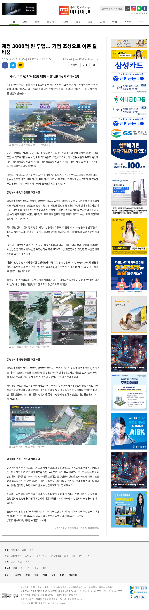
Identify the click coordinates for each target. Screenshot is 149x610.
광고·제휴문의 (44, 587)
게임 (80, 556)
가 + (85, 65)
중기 (66, 556)
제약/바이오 (55, 556)
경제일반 (15, 550)
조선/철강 (29, 556)
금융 (24, 550)
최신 (13, 562)
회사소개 (24, 587)
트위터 (13, 65)
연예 (114, 22)
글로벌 (64, 22)
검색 (127, 8)
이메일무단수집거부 (77, 587)
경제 (25, 22)
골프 (36, 568)
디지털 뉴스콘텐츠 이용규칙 (101, 587)
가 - (94, 65)
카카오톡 (20, 65)
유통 (87, 556)
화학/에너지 (42, 556)
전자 (73, 556)
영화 (20, 562)
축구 (22, 568)
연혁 (33, 587)
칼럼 (78, 22)
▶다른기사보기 (38, 520)
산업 (37, 22)
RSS (62, 575)
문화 (141, 22)
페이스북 (5, 65)
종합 (15, 568)
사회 (102, 22)
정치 (90, 22)
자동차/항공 (16, 556)
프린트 (74, 65)
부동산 (50, 22)
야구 (29, 568)
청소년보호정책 (59, 587)
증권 (31, 550)
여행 (44, 568)
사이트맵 (73, 575)
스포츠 (127, 22)
